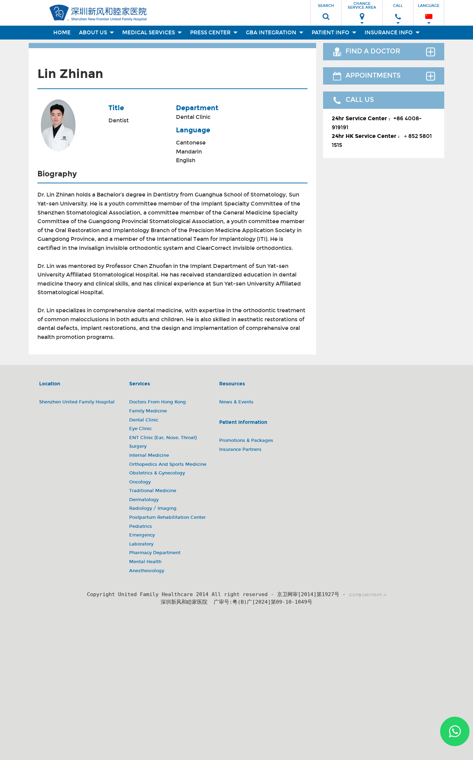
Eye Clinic (140, 428)
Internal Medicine (149, 455)
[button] (326, 10)
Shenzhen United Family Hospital (77, 402)
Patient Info (331, 32)
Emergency (142, 535)
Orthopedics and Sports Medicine (167, 464)
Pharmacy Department (154, 553)
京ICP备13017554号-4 (367, 595)
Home (62, 32)
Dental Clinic (193, 117)
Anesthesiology (146, 571)
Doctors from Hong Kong (157, 402)
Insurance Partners (240, 449)
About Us (93, 32)
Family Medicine (148, 411)
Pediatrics (140, 526)
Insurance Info (389, 32)
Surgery (137, 446)
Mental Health (145, 562)
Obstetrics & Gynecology (157, 473)
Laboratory (141, 544)
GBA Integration (272, 32)
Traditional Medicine (152, 490)
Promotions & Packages (246, 440)
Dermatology (144, 500)
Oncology (140, 482)
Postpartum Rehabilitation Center (167, 517)
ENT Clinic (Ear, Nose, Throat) (163, 437)
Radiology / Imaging (153, 508)
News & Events (236, 402)
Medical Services (149, 32)
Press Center (211, 32)
